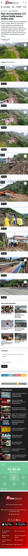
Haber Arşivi (19, 544)
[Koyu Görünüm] (26, 3)
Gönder (4, 366)
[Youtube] (16, 520)
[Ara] (23, 3)
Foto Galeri (4, 11)
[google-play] (20, 524)
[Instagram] (14, 520)
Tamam (18, 554)
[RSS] (19, 520)
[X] (11, 520)
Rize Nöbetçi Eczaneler (6, 532)
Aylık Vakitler (5, 488)
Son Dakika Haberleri (8, 544)
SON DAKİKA (6, 7)
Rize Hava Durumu (21, 531)
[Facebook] (9, 520)
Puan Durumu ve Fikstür (6, 540)
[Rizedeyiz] (12, 2)
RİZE (13, 7)
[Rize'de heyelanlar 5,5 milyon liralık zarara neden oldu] (14, 50)
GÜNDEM (18, 7)
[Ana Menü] (1, 2)
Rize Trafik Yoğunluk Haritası (20, 536)
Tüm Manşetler (19, 540)
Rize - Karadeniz (13, 11)
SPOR (24, 7)
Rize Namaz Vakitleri (6, 536)
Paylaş (4, 83)
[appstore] (7, 524)
